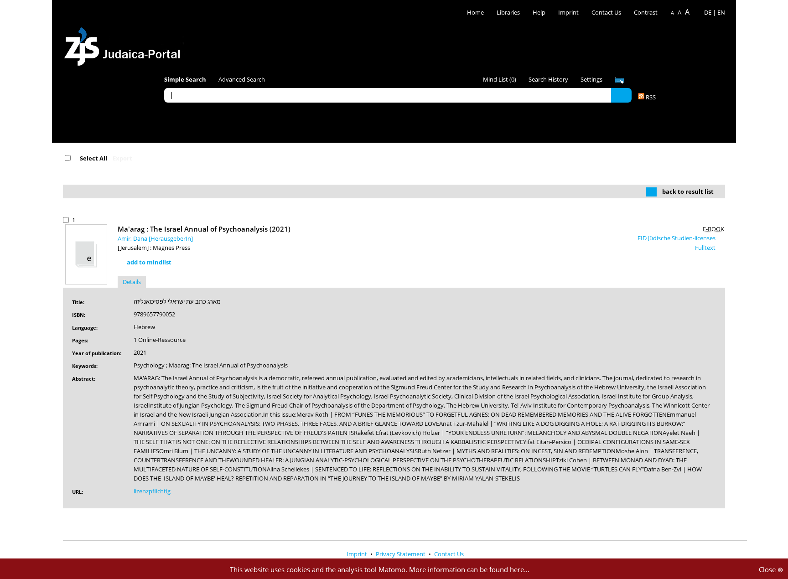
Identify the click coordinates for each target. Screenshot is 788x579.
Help (539, 12)
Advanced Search (241, 79)
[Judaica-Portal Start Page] (124, 44)
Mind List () (499, 79)
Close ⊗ (771, 569)
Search (621, 94)
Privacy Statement (401, 554)
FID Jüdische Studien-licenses (677, 238)
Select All (93, 158)
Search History (548, 79)
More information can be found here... (469, 569)
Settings (591, 79)
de (707, 12)
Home (475, 12)
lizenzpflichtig (152, 491)
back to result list (688, 191)
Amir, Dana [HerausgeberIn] (155, 238)
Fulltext (706, 247)
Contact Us (606, 12)
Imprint (568, 12)
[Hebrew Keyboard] (619, 80)
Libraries (508, 12)
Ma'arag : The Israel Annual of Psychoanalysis (204, 228)
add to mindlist (149, 262)
